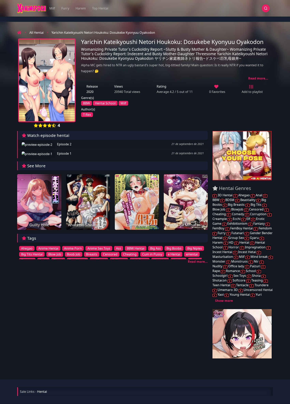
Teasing (257, 280)
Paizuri (255, 266)
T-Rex (87, 114)
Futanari (238, 233)
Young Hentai (240, 294)
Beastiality (247, 200)
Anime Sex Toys (98, 248)
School (251, 271)
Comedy (238, 214)
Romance (233, 271)
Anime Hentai (48, 248)
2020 (90, 92)
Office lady (236, 266)
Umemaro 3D (228, 290)
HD (231, 242)
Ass (118, 248)
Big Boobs (174, 248)
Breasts (91, 254)
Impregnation (255, 247)
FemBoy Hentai (241, 228)
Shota (256, 275)
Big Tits (256, 204)
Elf (248, 219)
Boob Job (73, 254)
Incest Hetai (247, 252)
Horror (234, 247)
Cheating (130, 254)
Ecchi (236, 219)
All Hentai (36, 32)
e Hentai (174, 254)
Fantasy (259, 223)
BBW (86, 103)
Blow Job (54, 254)
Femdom (265, 228)
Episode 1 (63, 153)
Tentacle (242, 285)
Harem (81, 8)
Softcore (239, 280)
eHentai (192, 254)
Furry (65, 8)
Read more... (258, 78)
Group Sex (236, 238)
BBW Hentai (135, 248)
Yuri (258, 294)
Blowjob (237, 209)
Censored (110, 254)
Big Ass (155, 248)
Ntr (256, 261)
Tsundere (261, 285)
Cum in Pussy (152, 254)
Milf (52, 8)
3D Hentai (225, 195)
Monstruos (239, 261)
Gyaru (254, 238)
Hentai (244, 242)
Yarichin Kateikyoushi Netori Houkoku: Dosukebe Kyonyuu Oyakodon (103, 32)
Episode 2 (63, 144)
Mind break (259, 256)
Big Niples (194, 248)
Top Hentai (100, 8)
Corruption (258, 214)
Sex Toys (240, 275)
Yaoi (221, 294)
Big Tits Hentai (32, 254)
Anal (259, 195)
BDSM (230, 200)
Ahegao (27, 248)
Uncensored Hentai (258, 290)
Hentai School (105, 103)
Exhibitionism (237, 223)
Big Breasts (236, 204)
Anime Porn (73, 248)
